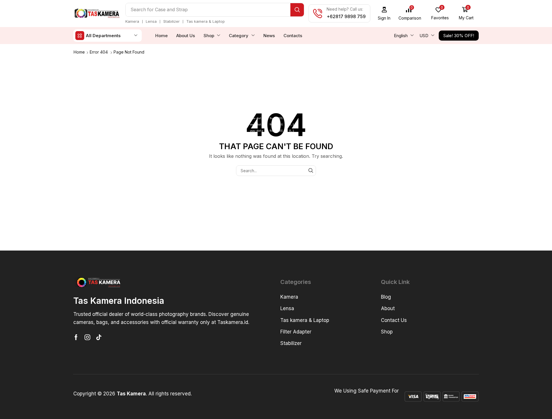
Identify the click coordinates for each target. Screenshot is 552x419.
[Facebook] (76, 337)
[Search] (297, 9)
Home (79, 52)
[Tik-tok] (99, 337)
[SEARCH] (310, 170)
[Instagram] (87, 337)
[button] (384, 13)
